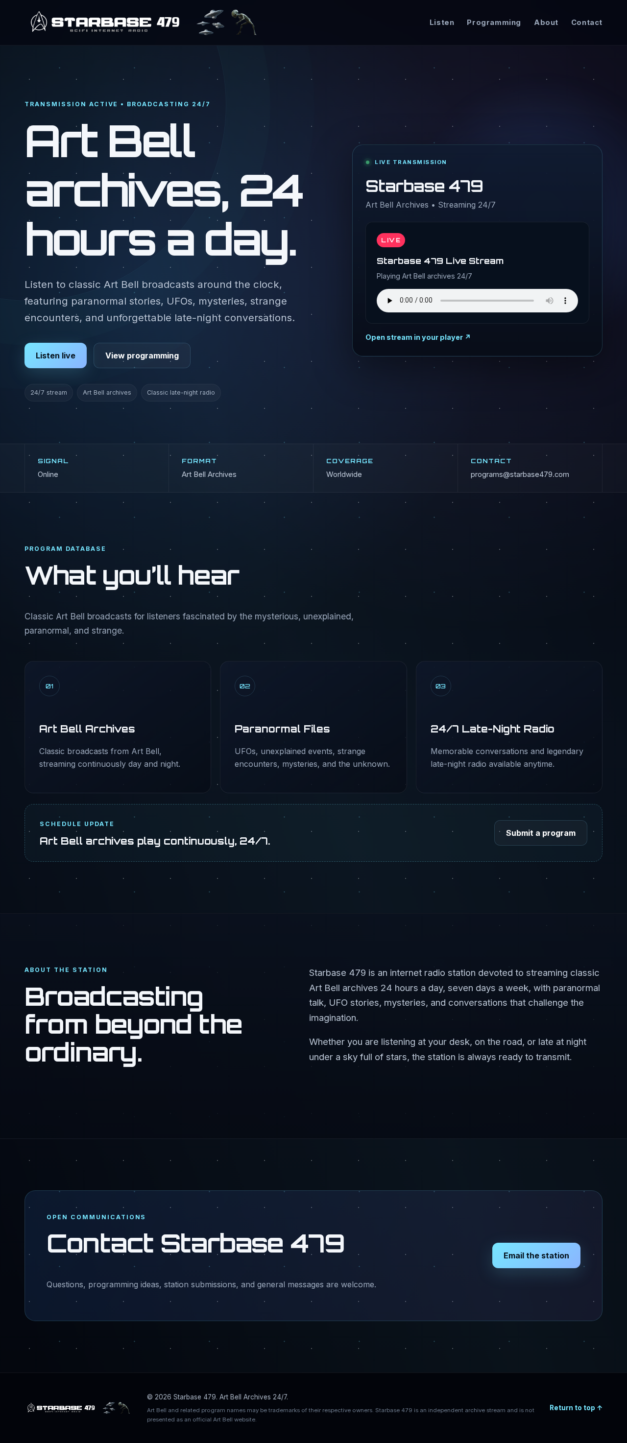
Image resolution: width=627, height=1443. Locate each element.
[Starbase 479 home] (143, 22)
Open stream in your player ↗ (418, 337)
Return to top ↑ (576, 1408)
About (546, 22)
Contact (587, 22)
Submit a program (541, 833)
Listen (442, 22)
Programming (494, 22)
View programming (142, 355)
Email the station (536, 1255)
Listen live (55, 355)
